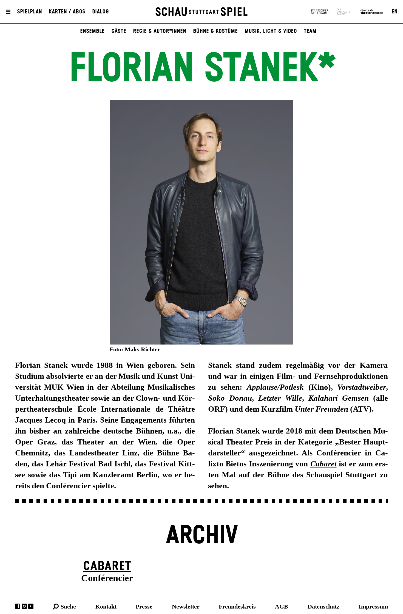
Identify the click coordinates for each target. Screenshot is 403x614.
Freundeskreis (237, 606)
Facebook (17, 606)
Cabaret (107, 566)
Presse (144, 606)
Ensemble (92, 31)
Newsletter (186, 606)
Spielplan (29, 12)
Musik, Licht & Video (271, 31)
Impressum (373, 606)
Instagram (24, 606)
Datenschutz (323, 606)
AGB (281, 606)
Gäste (118, 31)
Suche (68, 606)
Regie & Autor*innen (159, 31)
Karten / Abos (67, 12)
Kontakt (106, 606)
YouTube (30, 606)
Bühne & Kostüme (215, 31)
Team (310, 31)
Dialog (100, 12)
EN (394, 12)
